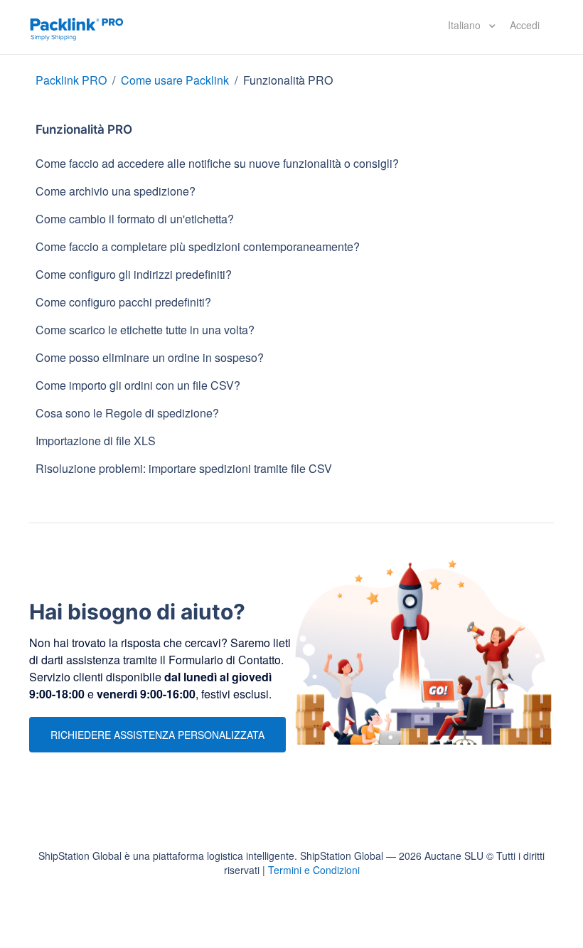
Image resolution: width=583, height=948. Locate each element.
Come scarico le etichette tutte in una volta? (145, 329)
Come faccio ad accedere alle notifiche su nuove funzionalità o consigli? (217, 163)
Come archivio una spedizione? (116, 191)
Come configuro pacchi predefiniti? (123, 302)
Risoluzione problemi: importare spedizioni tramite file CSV (184, 468)
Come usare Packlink (176, 80)
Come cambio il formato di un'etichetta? (135, 219)
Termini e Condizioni (314, 870)
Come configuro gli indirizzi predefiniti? (134, 274)
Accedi (525, 25)
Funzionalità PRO (288, 80)
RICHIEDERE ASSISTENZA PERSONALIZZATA (157, 735)
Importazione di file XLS (96, 440)
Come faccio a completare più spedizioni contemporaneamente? (198, 246)
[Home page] (76, 27)
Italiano (465, 25)
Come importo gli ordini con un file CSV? (138, 385)
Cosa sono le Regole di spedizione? (127, 413)
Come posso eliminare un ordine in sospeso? (150, 357)
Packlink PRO (71, 80)
